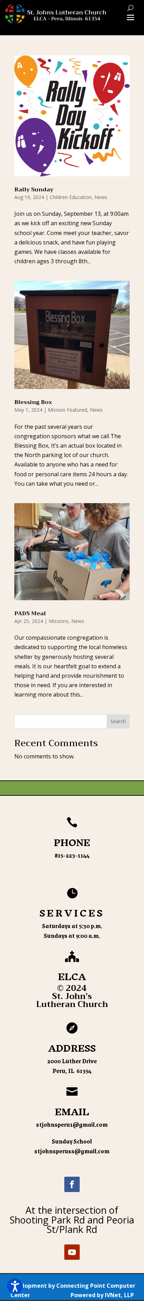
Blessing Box (33, 402)
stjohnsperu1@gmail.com (72, 1124)
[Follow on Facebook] (72, 1184)
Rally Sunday (33, 189)
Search (118, 721)
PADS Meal (30, 613)
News (100, 197)
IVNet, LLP (119, 1295)
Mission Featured (67, 409)
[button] (15, 1286)
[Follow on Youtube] (72, 1252)
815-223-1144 (72, 855)
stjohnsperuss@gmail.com (71, 1151)
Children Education (71, 197)
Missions (59, 621)
